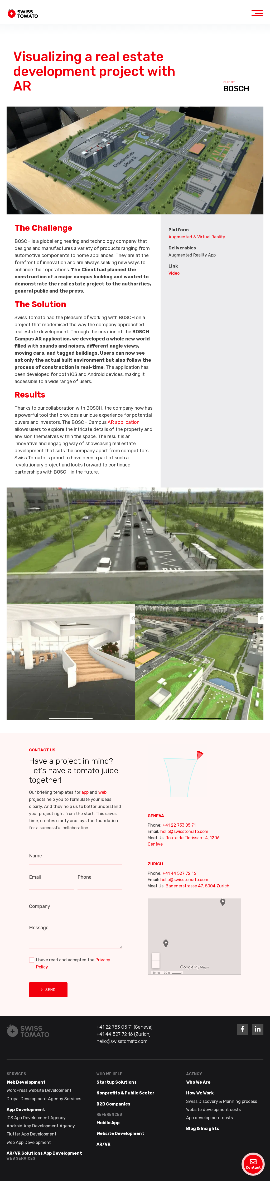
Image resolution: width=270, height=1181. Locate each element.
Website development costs (213, 1109)
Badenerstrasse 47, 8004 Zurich (197, 885)
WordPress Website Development (39, 1090)
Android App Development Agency (41, 1125)
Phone (84, 877)
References (109, 1114)
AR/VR (103, 1144)
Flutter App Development (31, 1134)
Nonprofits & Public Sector (126, 1092)
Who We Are (198, 1082)
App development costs (209, 1117)
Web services (21, 1158)
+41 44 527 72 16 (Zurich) (124, 1034)
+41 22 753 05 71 (179, 825)
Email (35, 877)
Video (174, 273)
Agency (194, 1074)
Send (50, 990)
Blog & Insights (202, 1128)
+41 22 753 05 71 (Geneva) (124, 1027)
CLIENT (229, 82)
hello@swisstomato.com (184, 831)
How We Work (200, 1092)
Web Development (26, 1082)
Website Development (120, 1133)
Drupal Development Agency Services (44, 1098)
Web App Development (29, 1142)
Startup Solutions (117, 1082)
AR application (123, 422)
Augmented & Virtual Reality (196, 236)
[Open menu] (257, 13)
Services (16, 1074)
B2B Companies (113, 1103)
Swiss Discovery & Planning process (221, 1101)
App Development (26, 1109)
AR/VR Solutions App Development (44, 1152)
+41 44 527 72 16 (179, 873)
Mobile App (108, 1122)
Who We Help (110, 1074)
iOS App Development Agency (36, 1117)
